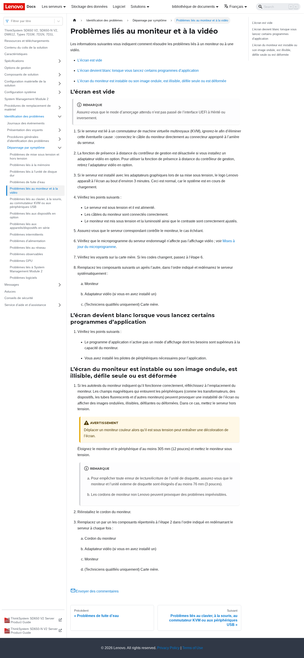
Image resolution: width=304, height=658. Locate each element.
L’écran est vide (89, 60)
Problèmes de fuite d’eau (27, 182)
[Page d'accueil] (74, 20)
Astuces (10, 291)
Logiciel (119, 6)
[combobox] (11, 21)
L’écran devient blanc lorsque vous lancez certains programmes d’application (138, 70)
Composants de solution (21, 74)
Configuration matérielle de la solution (25, 83)
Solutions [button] (138, 6)
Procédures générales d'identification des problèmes (28, 139)
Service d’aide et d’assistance (25, 305)
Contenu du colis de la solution (26, 47)
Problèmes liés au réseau (28, 247)
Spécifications (14, 61)
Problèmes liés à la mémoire (30, 165)
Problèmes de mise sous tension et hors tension (34, 156)
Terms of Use (192, 648)
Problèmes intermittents (26, 234)
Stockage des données (89, 6)
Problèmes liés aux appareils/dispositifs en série (30, 226)
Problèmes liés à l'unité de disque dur (33, 173)
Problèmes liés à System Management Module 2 (27, 269)
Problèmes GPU (21, 260)
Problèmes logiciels (23, 277)
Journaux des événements (26, 123)
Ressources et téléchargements (26, 41)
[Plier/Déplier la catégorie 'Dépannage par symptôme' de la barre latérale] (60, 147)
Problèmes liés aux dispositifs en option (33, 215)
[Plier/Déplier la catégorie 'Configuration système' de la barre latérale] (60, 92)
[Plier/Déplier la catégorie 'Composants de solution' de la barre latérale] (60, 74)
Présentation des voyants (25, 130)
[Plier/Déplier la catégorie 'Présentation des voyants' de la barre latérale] (60, 130)
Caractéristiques (15, 54)
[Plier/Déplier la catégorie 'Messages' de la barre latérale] (60, 284)
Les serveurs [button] (52, 6)
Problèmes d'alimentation (27, 241)
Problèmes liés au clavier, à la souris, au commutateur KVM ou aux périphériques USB (36, 203)
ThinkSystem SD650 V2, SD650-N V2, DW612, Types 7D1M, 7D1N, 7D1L (31, 32)
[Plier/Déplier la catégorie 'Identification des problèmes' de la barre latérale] (60, 116)
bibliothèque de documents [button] (193, 6)
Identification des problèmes (24, 116)
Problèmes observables (26, 254)
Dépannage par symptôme (26, 147)
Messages (11, 284)
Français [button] (236, 6)
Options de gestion (17, 68)
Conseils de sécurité (18, 298)
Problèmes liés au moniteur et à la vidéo (34, 190)
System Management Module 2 (26, 99)
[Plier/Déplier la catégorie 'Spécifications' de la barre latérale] (60, 61)
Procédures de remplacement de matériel (27, 107)
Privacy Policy (168, 648)
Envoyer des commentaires (97, 591)
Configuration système (20, 92)
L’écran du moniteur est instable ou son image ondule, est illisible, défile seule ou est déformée (151, 81)
